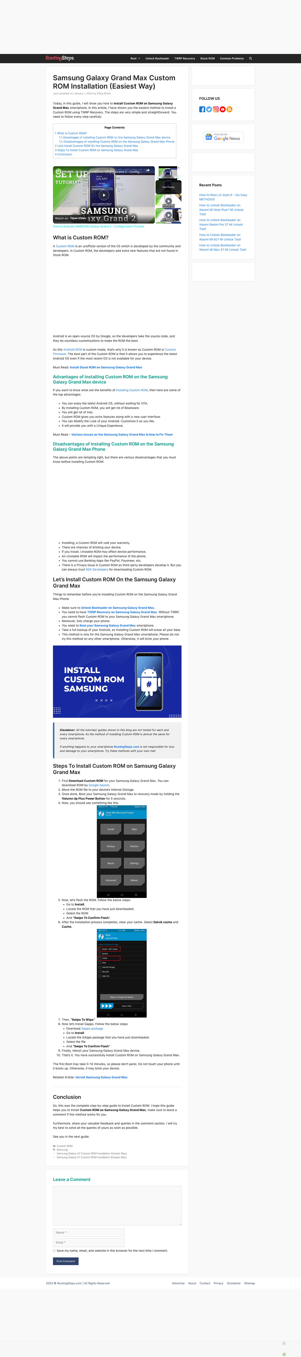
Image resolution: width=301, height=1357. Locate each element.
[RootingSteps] (60, 58)
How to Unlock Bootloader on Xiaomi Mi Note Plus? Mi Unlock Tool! (221, 210)
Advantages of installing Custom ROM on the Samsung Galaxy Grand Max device (114, 137)
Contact (205, 1283)
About (192, 1283)
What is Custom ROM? (71, 133)
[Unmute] (162, 178)
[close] (217, 1343)
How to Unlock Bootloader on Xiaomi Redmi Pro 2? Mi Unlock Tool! (221, 224)
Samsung (62, 1149)
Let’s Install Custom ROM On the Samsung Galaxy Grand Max (96, 145)
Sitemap (249, 1283)
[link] (58, 171)
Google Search (99, 785)
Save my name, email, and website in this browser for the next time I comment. (112, 1250)
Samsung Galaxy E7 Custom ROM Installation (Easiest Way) (92, 1157)
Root (134, 58)
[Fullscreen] (178, 178)
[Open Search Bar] (250, 58)
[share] (148, 170)
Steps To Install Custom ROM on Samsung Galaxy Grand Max (96, 150)
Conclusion (63, 154)
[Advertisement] (150, 1310)
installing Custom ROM (132, 390)
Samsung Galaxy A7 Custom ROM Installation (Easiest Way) (92, 1153)
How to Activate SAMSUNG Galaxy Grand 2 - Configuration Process (103, 172)
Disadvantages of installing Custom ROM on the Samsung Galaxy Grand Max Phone (116, 141)
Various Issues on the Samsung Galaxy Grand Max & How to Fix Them (122, 434)
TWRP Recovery (184, 58)
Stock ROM (207, 58)
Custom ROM (65, 246)
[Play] (158, 178)
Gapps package (92, 1028)
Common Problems (232, 58)
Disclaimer (234, 1283)
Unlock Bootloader (157, 58)
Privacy (218, 1283)
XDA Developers (97, 569)
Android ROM (72, 349)
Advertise (178, 1283)
